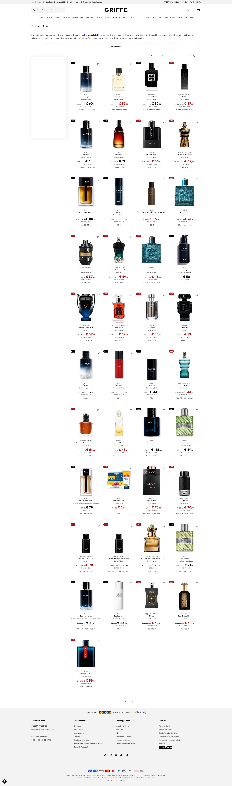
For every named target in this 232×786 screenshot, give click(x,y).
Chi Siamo (77, 726)
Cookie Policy (107, 777)
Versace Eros (184, 212)
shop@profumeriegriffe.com (42, 730)
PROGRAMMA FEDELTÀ (171, 2)
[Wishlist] (193, 10)
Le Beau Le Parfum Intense (118, 270)
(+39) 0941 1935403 (39, 726)
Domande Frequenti (81, 747)
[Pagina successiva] (151, 701)
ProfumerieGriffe (92, 35)
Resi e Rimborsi (164, 726)
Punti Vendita (78, 729)
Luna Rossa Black (152, 154)
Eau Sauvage (184, 443)
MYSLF (184, 97)
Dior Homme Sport (85, 500)
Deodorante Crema (118, 500)
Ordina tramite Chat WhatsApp (91, 2)
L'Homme (152, 327)
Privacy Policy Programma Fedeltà (170, 740)
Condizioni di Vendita (81, 740)
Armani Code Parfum (86, 558)
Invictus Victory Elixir (86, 327)
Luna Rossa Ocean (86, 674)
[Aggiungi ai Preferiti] (98, 64)
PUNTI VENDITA (195, 2)
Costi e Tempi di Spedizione (168, 733)
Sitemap (162, 743)
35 (145, 701)
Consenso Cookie (119, 777)
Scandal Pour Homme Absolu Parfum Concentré (151, 558)
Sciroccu (152, 616)
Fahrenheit (118, 154)
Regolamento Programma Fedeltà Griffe (88, 743)
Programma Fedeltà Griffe (125, 743)
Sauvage (86, 97)
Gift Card (119, 729)
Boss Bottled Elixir (184, 616)
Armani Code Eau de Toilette (119, 558)
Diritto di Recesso (166, 747)
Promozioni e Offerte (123, 736)
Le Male (184, 385)
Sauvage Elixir (152, 443)
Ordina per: (155, 56)
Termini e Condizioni (84, 777)
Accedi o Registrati (123, 726)
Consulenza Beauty (123, 740)
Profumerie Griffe (160, 775)
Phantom (184, 327)
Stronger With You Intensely (86, 443)
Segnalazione (141, 777)
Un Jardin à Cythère (119, 443)
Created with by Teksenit (116, 780)
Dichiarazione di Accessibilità (169, 736)
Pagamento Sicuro (165, 729)
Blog (117, 733)
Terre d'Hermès (118, 97)
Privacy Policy (97, 777)
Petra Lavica (119, 327)
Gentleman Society (151, 97)
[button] (48, 10)
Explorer (185, 500)
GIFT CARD (184, 2)
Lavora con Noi (79, 733)
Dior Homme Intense (86, 212)
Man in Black (151, 500)
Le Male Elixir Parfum (184, 154)
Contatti (77, 736)
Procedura (151, 777)
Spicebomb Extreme (86, 270)
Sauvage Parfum (86, 616)
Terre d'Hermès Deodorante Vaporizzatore (152, 212)
